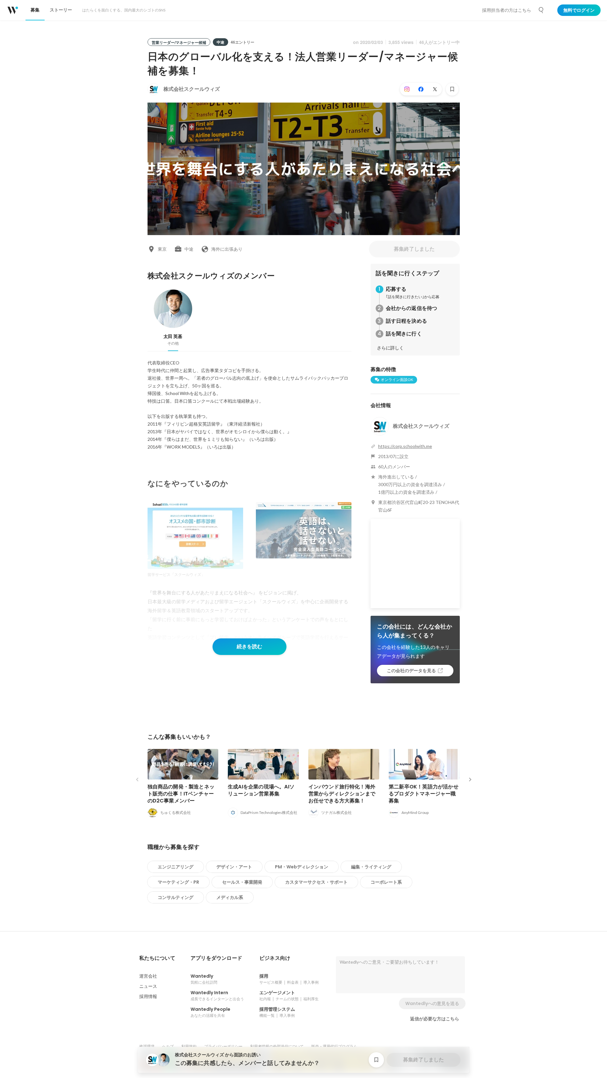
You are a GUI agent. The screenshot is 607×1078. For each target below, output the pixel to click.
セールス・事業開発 (242, 882)
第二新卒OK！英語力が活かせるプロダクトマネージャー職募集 (424, 793)
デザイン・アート (234, 867)
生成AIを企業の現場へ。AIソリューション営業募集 (261, 790)
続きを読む (249, 646)
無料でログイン (579, 10)
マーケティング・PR (178, 882)
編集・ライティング (371, 867)
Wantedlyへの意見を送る (432, 1003)
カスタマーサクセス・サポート (316, 882)
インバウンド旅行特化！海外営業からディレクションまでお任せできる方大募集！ (342, 793)
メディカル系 (229, 897)
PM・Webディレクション (301, 867)
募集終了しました (414, 249)
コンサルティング (175, 897)
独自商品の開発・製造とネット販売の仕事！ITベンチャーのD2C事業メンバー (181, 793)
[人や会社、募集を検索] (541, 10)
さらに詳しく (390, 348)
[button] (157, 958)
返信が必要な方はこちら (434, 1019)
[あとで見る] (452, 89)
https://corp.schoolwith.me (405, 446)
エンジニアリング (175, 867)
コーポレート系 (386, 882)
